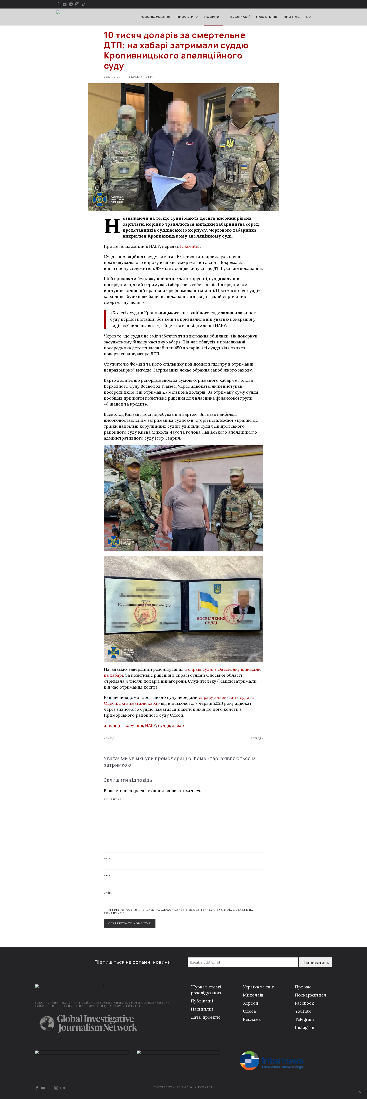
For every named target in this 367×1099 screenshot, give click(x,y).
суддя (164, 725)
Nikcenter (190, 246)
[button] (359, 1092)
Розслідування (155, 17)
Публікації (240, 17)
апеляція (113, 725)
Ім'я (107, 858)
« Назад (109, 738)
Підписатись (315, 962)
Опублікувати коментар (129, 923)
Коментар (112, 799)
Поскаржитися (310, 995)
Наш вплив (266, 17)
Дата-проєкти (205, 1017)
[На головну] (82, 17)
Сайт (108, 892)
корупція (133, 725)
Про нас (292, 17)
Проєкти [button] (185, 17)
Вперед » (257, 738)
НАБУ (150, 725)
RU (308, 17)
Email (109, 875)
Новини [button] (211, 17)
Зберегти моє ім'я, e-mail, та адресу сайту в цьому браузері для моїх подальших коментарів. (178, 911)
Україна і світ (141, 76)
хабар (178, 725)
